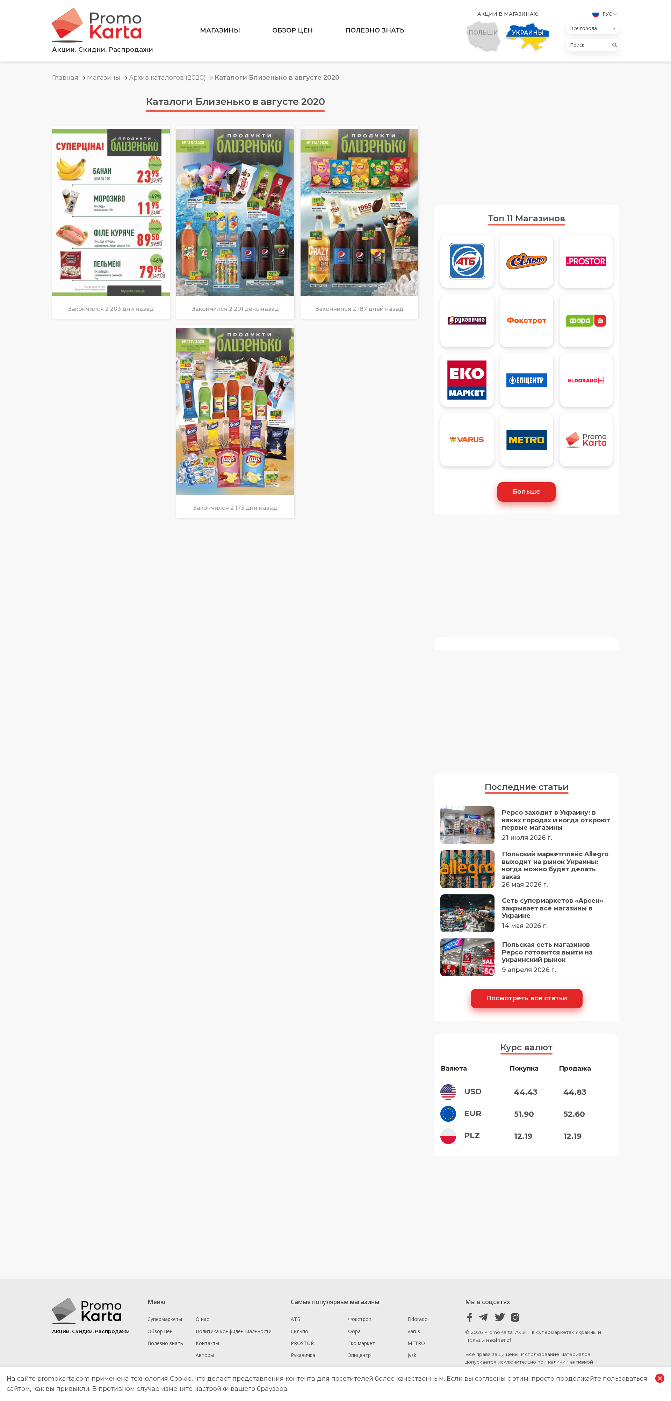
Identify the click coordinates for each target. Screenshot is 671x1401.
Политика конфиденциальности (234, 1331)
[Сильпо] (526, 264)
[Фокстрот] (526, 323)
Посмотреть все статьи (526, 998)
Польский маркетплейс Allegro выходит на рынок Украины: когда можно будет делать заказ (555, 866)
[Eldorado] (586, 383)
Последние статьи (527, 787)
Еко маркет (361, 1343)
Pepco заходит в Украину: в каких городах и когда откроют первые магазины (556, 820)
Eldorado (417, 1319)
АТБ (295, 1319)
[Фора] (586, 323)
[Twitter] (500, 1317)
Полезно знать (374, 30)
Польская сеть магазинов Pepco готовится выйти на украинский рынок (547, 952)
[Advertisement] (526, 143)
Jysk (411, 1355)
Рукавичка (303, 1355)
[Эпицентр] (526, 383)
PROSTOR (302, 1343)
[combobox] (593, 28)
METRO (416, 1343)
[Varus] (467, 443)
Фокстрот (359, 1319)
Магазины (220, 30)
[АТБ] (467, 264)
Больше (526, 491)
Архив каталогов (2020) (167, 77)
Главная (65, 77)
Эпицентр (359, 1355)
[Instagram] (515, 1317)
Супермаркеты (164, 1319)
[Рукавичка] (467, 323)
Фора (354, 1331)
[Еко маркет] (467, 383)
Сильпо (299, 1331)
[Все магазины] (586, 443)
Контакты (207, 1343)
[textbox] (590, 28)
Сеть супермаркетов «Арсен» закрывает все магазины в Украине (552, 908)
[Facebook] (470, 1317)
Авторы (205, 1355)
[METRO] (526, 443)
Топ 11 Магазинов (526, 218)
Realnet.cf (498, 1340)
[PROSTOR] (586, 264)
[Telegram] (485, 1317)
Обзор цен (292, 30)
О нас (202, 1319)
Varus (413, 1331)
